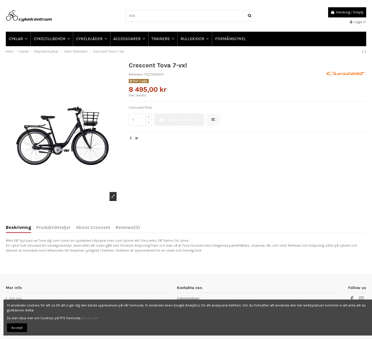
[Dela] (131, 138)
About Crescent (93, 227)
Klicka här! (90, 318)
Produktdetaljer (53, 227)
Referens (136, 74)
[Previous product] (363, 52)
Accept (17, 328)
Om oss (15, 298)
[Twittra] (136, 138)
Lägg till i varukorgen (183, 120)
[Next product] (365, 52)
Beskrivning (18, 227)
